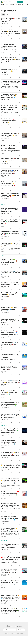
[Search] (25, 14)
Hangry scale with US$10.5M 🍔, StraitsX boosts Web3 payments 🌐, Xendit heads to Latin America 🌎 (10, 597)
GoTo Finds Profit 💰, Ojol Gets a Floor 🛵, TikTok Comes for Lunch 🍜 (10, 245)
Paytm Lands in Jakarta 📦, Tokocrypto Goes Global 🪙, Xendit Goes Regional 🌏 (9, 96)
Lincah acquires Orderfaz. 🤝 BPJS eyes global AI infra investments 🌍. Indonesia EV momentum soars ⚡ (9, 530)
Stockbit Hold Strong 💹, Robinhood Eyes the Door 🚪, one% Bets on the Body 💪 (9, 261)
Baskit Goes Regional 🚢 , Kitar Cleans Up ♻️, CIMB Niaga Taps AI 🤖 (10, 272)
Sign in (25, 2)
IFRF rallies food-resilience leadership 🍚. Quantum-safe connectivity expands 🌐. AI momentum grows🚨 (9, 518)
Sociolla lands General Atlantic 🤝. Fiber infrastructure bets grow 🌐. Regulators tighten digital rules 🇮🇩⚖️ (10, 465)
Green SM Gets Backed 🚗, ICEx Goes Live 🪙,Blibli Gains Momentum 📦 (10, 294)
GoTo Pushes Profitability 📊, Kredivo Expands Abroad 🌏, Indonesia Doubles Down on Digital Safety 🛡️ (9, 332)
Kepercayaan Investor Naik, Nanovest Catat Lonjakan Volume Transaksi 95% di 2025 (10, 505)
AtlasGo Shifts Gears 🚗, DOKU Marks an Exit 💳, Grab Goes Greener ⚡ (10, 160)
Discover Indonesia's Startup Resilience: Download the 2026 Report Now (10, 356)
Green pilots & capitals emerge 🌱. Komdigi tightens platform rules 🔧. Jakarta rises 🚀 (10, 546)
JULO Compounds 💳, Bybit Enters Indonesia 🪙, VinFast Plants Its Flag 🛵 (9, 71)
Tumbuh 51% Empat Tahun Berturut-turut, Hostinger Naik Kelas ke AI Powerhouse (9, 147)
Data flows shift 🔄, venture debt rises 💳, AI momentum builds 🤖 (10, 381)
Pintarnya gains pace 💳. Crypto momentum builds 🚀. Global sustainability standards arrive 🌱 (10, 454)
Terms (11, 626)
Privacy (8, 626)
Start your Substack (10, 629)
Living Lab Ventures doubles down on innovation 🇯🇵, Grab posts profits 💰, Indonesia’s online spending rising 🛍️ (9, 570)
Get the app (20, 629)
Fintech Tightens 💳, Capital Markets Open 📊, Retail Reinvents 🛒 (9, 309)
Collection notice (18, 626)
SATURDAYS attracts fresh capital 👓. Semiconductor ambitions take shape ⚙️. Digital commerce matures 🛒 (10, 442)
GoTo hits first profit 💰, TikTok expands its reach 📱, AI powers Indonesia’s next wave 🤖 (10, 582)
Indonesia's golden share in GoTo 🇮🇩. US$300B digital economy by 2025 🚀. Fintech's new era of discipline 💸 (10, 557)
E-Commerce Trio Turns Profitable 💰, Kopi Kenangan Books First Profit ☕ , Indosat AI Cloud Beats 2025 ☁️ (10, 31)
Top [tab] (7, 14)
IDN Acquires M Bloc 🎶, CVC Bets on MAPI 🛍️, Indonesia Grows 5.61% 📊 (10, 221)
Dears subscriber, (5, 521)
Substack (7, 633)
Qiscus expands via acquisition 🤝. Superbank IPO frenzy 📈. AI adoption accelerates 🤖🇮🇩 (10, 480)
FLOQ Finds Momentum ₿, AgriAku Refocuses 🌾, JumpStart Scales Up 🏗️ (8, 183)
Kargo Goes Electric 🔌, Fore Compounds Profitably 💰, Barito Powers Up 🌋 (10, 59)
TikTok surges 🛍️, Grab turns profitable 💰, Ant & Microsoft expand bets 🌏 (9, 392)
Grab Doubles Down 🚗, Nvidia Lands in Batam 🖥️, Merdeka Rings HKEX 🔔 (9, 120)
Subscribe (20, 2)
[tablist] (4, 14)
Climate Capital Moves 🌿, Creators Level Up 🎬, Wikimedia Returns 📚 (10, 321)
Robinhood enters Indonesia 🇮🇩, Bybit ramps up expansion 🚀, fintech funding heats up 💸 (10, 493)
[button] (2, 4)
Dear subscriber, (5, 23)
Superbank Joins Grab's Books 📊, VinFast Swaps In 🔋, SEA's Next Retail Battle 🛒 (9, 210)
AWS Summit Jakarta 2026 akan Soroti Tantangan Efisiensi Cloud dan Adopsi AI (10, 82)
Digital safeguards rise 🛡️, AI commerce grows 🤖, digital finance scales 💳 (9, 344)
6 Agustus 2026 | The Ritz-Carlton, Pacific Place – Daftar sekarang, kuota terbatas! (10, 50)
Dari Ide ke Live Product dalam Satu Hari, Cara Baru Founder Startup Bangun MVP (9, 107)
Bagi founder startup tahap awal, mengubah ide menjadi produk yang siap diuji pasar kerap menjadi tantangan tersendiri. (10, 111)
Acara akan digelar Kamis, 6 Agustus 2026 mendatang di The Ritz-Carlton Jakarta (9, 86)
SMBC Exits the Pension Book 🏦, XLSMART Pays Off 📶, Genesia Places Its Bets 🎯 (10, 195)
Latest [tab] (3, 14)
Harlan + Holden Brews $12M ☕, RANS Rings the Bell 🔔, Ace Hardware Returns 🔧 (10, 135)
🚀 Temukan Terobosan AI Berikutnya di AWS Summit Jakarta (9, 46)
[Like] (2, 54)
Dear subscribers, (5, 371)
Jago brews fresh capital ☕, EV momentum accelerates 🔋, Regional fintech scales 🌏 (10, 404)
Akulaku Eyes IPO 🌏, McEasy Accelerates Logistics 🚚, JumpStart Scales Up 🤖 (9, 171)
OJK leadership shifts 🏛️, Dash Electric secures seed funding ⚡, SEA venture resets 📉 (10, 416)
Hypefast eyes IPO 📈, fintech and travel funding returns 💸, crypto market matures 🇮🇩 (9, 430)
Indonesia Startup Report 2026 (8, 359)
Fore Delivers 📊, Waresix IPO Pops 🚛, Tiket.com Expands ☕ (10, 283)
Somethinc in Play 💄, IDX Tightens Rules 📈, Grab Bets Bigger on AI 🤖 (9, 367)
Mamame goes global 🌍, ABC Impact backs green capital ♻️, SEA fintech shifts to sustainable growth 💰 (10, 610)
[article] (14, 22)
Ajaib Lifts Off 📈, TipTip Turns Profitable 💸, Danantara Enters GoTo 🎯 (10, 233)
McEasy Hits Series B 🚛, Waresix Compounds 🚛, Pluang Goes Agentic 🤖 (10, 20)
